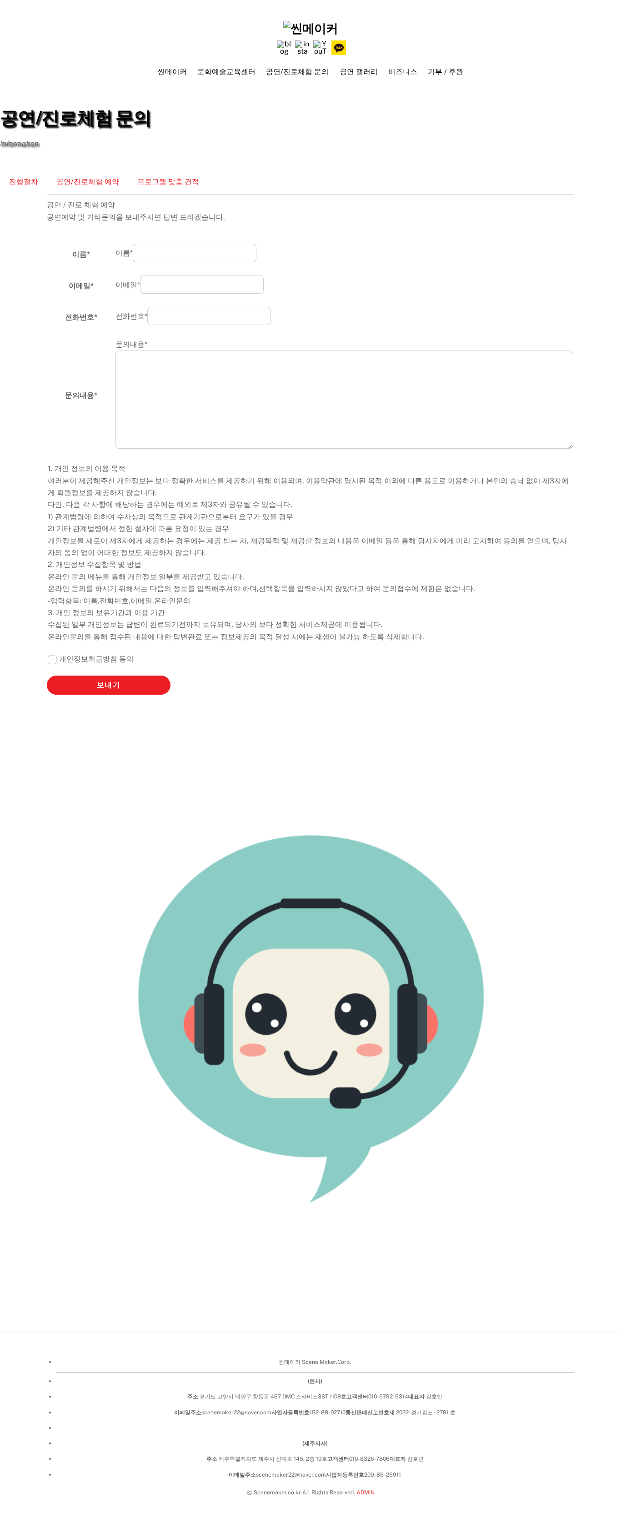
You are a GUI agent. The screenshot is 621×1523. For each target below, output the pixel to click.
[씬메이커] (310, 28)
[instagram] (302, 47)
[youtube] (320, 47)
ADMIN (365, 1492)
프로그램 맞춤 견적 (168, 181)
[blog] (284, 47)
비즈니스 (402, 71)
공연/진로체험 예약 (87, 181)
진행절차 (23, 181)
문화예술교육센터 (226, 71)
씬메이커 (172, 71)
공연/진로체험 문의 (297, 71)
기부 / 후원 (445, 71)
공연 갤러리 (359, 71)
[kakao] (338, 47)
